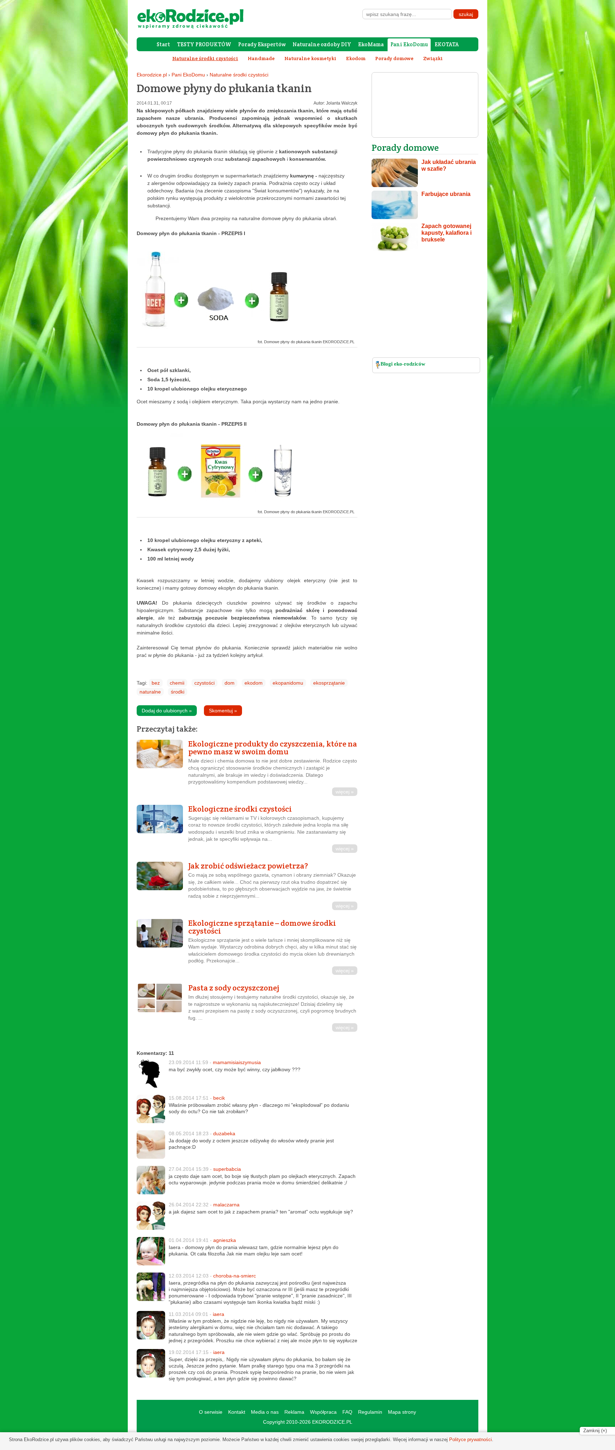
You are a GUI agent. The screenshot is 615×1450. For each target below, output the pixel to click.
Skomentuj (223, 710)
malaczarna (226, 1204)
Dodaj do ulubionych (167, 710)
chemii (177, 683)
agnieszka (224, 1240)
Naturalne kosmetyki (310, 58)
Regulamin (370, 1412)
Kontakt (236, 1412)
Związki (433, 58)
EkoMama (371, 44)
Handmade (261, 58)
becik (219, 1098)
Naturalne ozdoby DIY (322, 44)
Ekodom (356, 58)
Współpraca (323, 1412)
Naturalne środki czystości (239, 75)
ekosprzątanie (329, 683)
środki (177, 692)
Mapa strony (402, 1412)
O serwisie (210, 1412)
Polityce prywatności (470, 1439)
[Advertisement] (425, 306)
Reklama (294, 1412)
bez (156, 683)
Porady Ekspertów (262, 44)
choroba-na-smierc (234, 1276)
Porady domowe (394, 58)
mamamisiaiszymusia (237, 1062)
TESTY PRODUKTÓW (204, 44)
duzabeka (224, 1133)
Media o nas (265, 1412)
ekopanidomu (288, 683)
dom (230, 683)
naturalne (150, 692)
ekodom (254, 683)
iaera (218, 1314)
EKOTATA (447, 44)
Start (163, 44)
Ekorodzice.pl (152, 75)
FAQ (347, 1412)
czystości (204, 683)
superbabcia (227, 1169)
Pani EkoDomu (409, 44)
